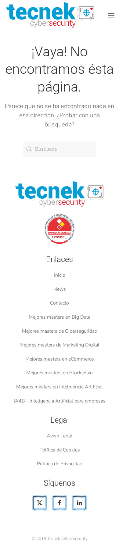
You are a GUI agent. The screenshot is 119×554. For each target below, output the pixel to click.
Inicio (59, 275)
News (59, 289)
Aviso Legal (59, 435)
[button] (111, 15)
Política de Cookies (59, 450)
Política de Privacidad (59, 463)
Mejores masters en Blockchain (59, 372)
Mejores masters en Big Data (59, 317)
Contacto (59, 303)
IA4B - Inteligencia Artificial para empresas (60, 401)
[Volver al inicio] (51, 15)
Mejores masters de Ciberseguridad (59, 331)
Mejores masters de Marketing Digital (59, 345)
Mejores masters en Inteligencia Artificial (59, 387)
